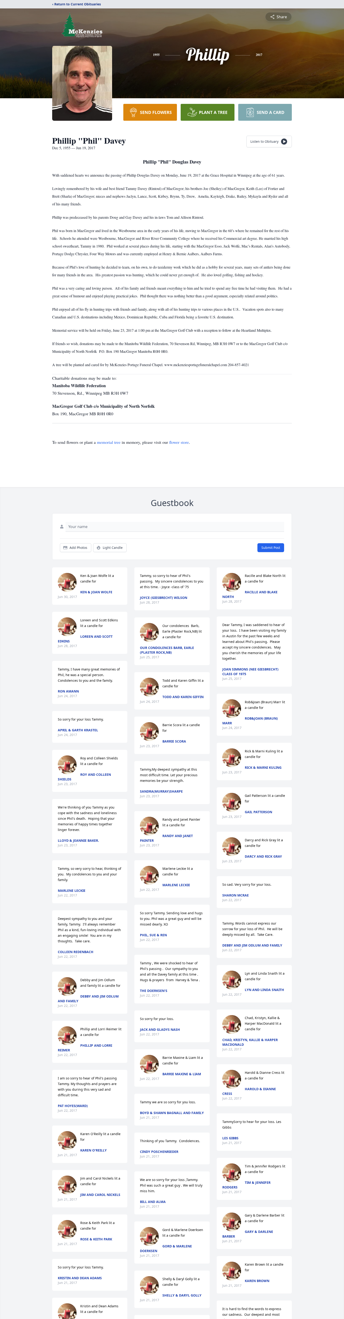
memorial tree (109, 442)
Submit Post (270, 547)
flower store (179, 442)
